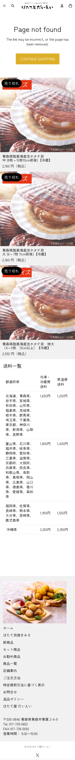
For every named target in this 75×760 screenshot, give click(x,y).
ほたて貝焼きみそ (17, 634)
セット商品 (11, 649)
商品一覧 (10, 663)
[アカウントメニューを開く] (62, 6)
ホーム (8, 627)
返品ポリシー (13, 698)
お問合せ (10, 691)
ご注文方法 (11, 677)
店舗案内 (10, 670)
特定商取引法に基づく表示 (24, 684)
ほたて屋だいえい (41, 746)
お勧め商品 (11, 656)
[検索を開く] (12, 6)
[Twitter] (37, 755)
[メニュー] (4, 5)
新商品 (8, 642)
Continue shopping (37, 58)
